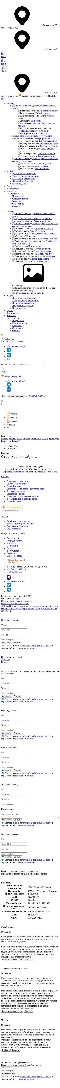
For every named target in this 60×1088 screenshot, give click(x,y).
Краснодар (54, 438)
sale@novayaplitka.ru (31, 96)
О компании (18, 204)
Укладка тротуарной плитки (25, 176)
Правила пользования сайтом (15, 603)
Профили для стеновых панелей (33, 131)
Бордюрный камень (48, 143)
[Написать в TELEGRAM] (3, 64)
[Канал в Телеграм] (9, 351)
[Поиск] (3, 372)
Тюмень (12, 438)
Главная (13, 414)
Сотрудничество (20, 199)
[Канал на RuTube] (9, 579)
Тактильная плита (46, 156)
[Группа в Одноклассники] (8, 359)
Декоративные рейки (45, 233)
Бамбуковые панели (48, 111)
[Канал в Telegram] (9, 386)
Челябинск (36, 438)
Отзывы (16, 206)
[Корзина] (2, 335)
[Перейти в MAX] (16, 581)
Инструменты (40, 133)
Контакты (11, 191)
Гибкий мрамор (42, 113)
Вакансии (17, 201)
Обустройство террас (45, 256)
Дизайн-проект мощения (24, 173)
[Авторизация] (2, 408)
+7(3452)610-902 (35, 396)
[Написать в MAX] (16, 346)
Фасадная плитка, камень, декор (33, 166)
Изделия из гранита (48, 146)
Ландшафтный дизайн (22, 181)
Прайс (10, 186)
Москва (4, 438)
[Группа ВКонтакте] (9, 356)
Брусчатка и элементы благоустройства (31, 138)
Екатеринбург (23, 438)
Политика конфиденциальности (16, 601)
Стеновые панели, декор (18, 481)
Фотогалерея (13, 188)
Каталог (10, 103)
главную (20, 472)
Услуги (10, 171)
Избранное (9, 339)
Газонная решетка (46, 153)
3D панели (36, 121)
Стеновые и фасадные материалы (23, 496)
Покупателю (18, 196)
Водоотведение (19, 183)
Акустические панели (46, 238)
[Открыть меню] (4, 68)
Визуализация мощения (23, 178)
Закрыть (28, 959)
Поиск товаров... (9, 364)
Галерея (13, 421)
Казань (45, 438)
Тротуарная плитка (48, 141)
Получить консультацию (12, 396)
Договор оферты (14, 556)
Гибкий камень (42, 168)
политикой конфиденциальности (35, 645)
